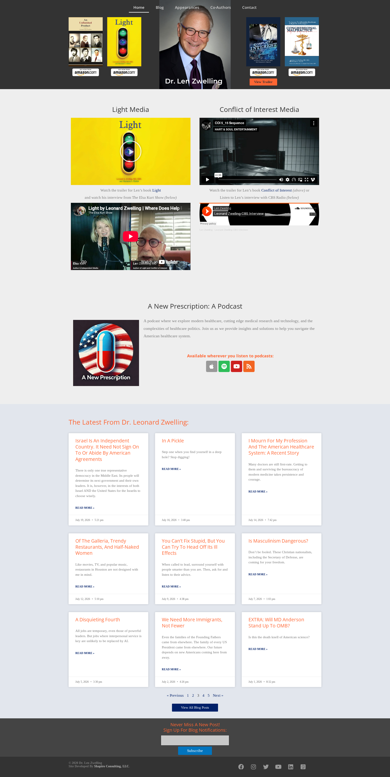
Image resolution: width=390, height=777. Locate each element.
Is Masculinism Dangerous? (278, 541)
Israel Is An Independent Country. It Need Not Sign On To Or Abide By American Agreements (107, 449)
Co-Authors (220, 7)
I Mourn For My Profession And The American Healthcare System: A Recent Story (281, 446)
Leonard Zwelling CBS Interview (231, 230)
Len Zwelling (206, 230)
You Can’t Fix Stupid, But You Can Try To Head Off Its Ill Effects (193, 547)
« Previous (175, 695)
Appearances (187, 7)
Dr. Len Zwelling (194, 81)
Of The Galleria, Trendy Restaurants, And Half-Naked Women (107, 547)
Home (138, 7)
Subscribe (195, 751)
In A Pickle (173, 440)
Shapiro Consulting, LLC (111, 766)
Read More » (84, 507)
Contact (249, 7)
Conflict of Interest (276, 190)
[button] (130, 151)
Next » (218, 695)
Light (156, 190)
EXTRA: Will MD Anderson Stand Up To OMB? (276, 622)
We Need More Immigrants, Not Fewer (192, 622)
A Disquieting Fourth (97, 619)
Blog (160, 7)
